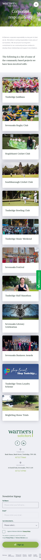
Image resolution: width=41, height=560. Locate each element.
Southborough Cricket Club (19, 182)
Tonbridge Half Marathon (18, 295)
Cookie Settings (35, 555)
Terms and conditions (18, 555)
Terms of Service (20, 537)
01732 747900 (20, 471)
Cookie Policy (30, 555)
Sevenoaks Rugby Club (16, 125)
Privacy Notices (25, 555)
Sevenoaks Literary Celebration (14, 325)
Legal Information (11, 555)
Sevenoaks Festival (14, 267)
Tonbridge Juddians (15, 96)
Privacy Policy (26, 531)
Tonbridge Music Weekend (18, 238)
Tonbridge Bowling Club (17, 210)
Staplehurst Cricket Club (17, 153)
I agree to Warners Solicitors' (18, 531)
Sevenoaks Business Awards (19, 355)
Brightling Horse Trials (17, 415)
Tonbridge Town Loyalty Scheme (17, 385)
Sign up (20, 545)
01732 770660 (20, 457)
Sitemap (4, 555)
